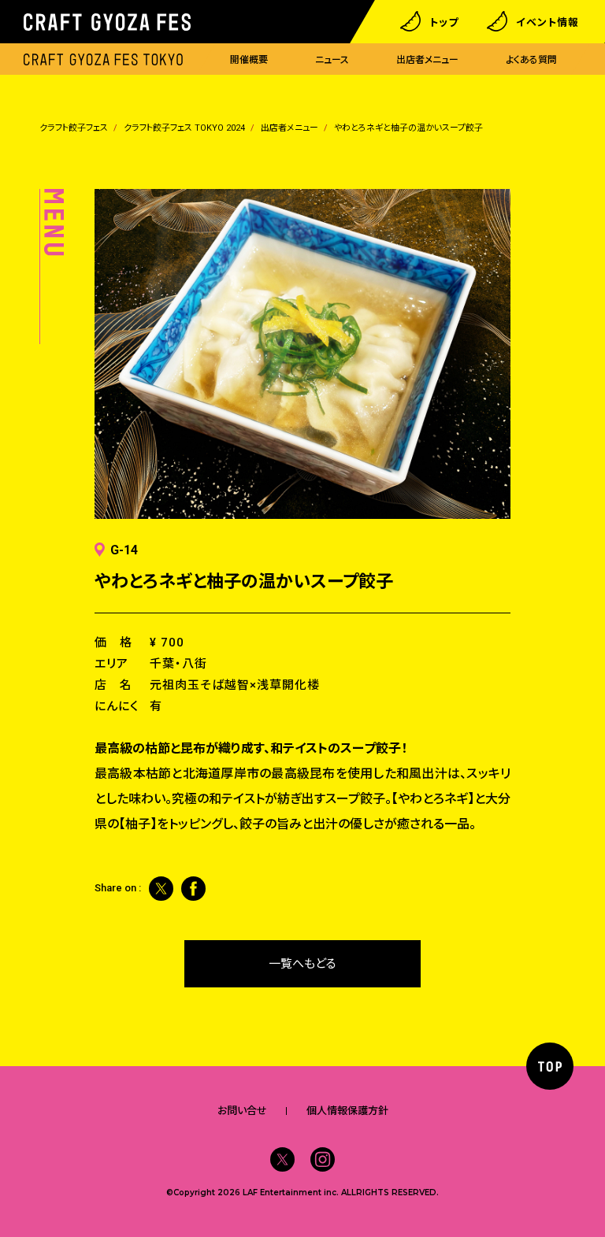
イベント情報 (547, 21)
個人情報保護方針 (347, 1111)
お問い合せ (242, 1111)
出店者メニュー (427, 59)
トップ (443, 21)
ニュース (332, 59)
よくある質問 (531, 59)
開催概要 (249, 59)
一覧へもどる (302, 964)
